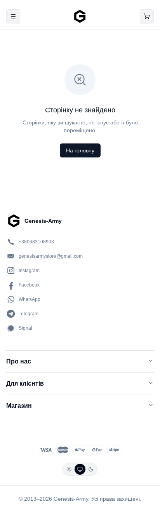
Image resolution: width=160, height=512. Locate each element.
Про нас (18, 361)
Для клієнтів (25, 383)
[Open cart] (147, 16)
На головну (80, 150)
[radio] (69, 469)
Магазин (19, 405)
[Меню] (13, 16)
